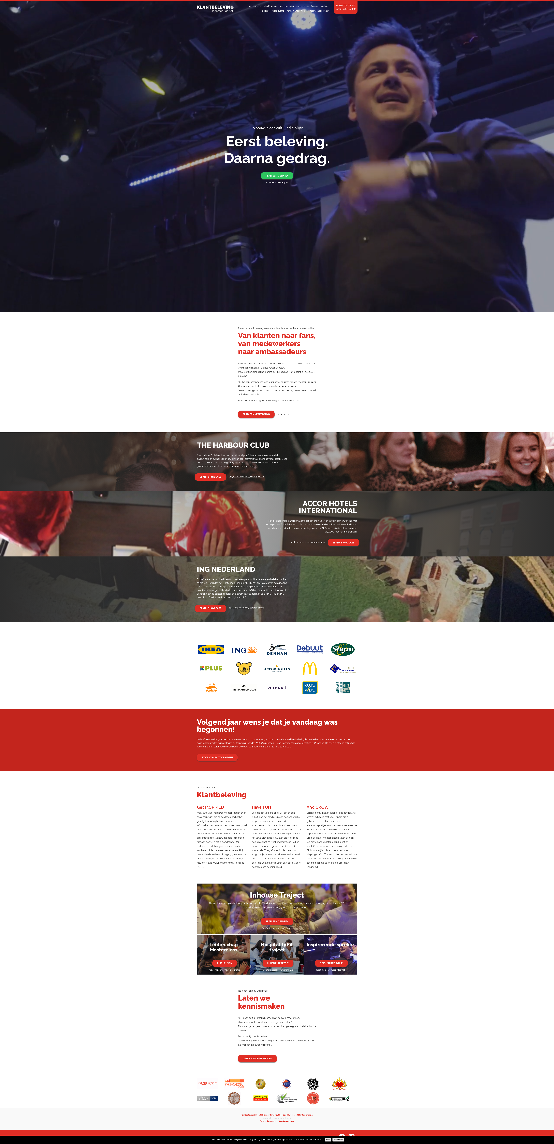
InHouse (265, 11)
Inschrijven (224, 963)
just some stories (287, 6)
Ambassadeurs (255, 6)
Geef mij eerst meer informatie (277, 928)
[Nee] (550, 1139)
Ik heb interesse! (278, 963)
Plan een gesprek (277, 175)
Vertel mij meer (285, 414)
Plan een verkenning (256, 414)
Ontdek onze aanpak (277, 182)
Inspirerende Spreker (319, 11)
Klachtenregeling (286, 1121)
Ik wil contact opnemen (217, 757)
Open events (278, 11)
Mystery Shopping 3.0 (297, 11)
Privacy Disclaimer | (269, 1121)
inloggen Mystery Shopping (307, 6)
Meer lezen (338, 1140)
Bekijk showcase (210, 477)
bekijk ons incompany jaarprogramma (246, 476)
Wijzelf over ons (270, 6)
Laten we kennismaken (257, 1058)
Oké (328, 1140)
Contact (324, 6)
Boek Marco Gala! (331, 963)
